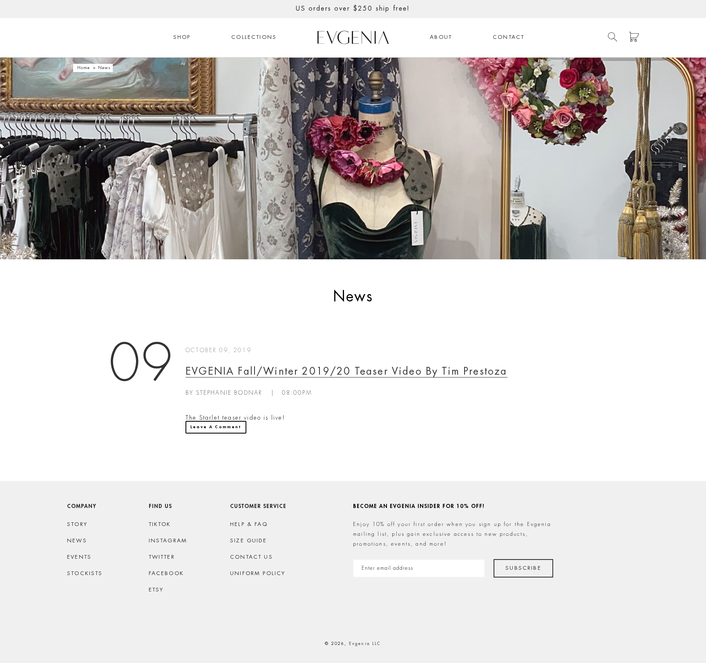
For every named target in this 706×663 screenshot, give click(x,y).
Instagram (168, 541)
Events (79, 557)
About (441, 37)
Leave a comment (215, 427)
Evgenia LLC (365, 644)
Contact (508, 37)
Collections (254, 37)
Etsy (156, 590)
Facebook (166, 573)
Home (83, 68)
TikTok (160, 524)
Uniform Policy (257, 573)
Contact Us (251, 557)
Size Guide (248, 541)
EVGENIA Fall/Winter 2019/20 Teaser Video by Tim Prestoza (346, 372)
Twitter (162, 557)
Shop (182, 37)
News (77, 541)
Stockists (85, 573)
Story (77, 524)
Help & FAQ (249, 524)
